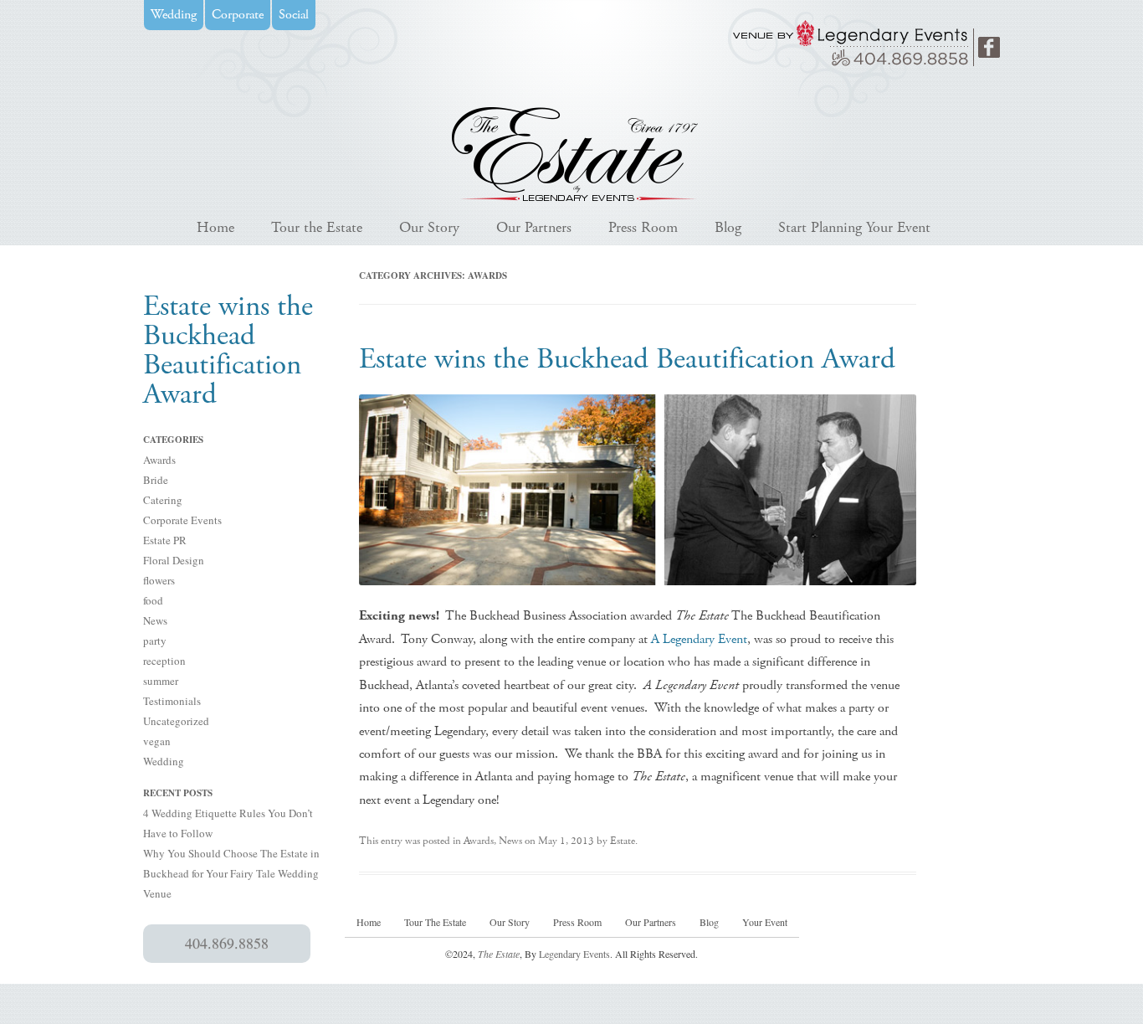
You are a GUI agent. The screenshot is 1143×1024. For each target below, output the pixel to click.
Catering (162, 499)
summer (160, 680)
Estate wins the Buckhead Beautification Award (627, 359)
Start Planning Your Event (854, 227)
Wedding (163, 761)
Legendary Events (574, 953)
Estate (622, 841)
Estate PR (165, 540)
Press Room (643, 227)
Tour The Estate (435, 922)
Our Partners (534, 227)
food (153, 600)
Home (215, 227)
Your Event (764, 922)
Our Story (429, 227)
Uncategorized (176, 720)
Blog (728, 227)
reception (164, 660)
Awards (159, 459)
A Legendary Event (699, 639)
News (155, 620)
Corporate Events (182, 519)
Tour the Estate (316, 227)
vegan (157, 741)
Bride (155, 479)
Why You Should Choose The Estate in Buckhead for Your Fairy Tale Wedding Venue (231, 873)
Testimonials (172, 700)
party (155, 640)
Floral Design (173, 560)
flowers (159, 580)
